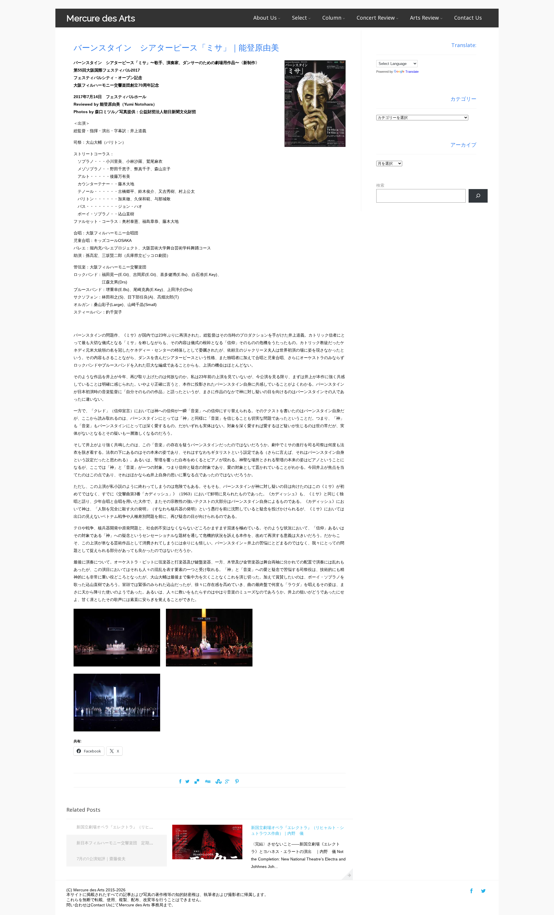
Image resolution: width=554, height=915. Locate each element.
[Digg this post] (207, 782)
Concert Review (376, 17)
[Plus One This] (227, 782)
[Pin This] (236, 782)
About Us (265, 17)
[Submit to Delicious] (196, 782)
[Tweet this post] (187, 782)
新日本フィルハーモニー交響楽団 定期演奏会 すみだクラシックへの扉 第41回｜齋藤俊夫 (158, 842)
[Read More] (347, 874)
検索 (380, 185)
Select (299, 17)
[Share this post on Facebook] (180, 782)
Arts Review (424, 17)
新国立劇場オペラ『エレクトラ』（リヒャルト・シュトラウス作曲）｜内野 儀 (149, 827)
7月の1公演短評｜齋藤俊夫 (101, 858)
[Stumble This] (217, 782)
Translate (412, 71)
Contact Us (468, 17)
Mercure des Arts (100, 18)
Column (331, 17)
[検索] (478, 196)
